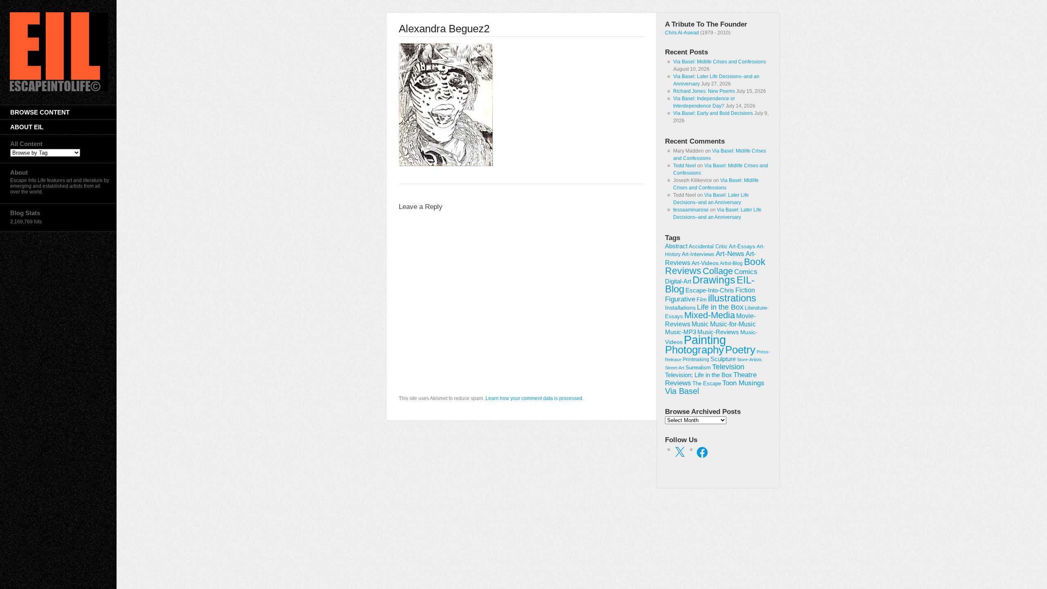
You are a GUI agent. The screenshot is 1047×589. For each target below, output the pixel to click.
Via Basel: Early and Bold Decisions (713, 113)
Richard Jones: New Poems (704, 91)
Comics (745, 272)
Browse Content (40, 112)
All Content (26, 143)
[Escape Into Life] (59, 89)
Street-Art (674, 367)
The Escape (706, 384)
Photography (694, 349)
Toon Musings (743, 383)
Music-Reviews (718, 331)
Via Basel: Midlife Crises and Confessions (719, 62)
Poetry (740, 350)
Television (728, 367)
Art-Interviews (698, 254)
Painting (705, 339)
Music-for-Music (733, 324)
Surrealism (698, 367)
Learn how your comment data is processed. (534, 398)
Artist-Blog (731, 263)
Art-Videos (705, 263)
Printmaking (696, 359)
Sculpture (723, 359)
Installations (680, 307)
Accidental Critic (708, 246)
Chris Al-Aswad (682, 33)
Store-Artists (749, 359)
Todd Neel (684, 166)
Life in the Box (720, 307)
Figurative (680, 299)
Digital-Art (678, 281)
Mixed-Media (709, 315)
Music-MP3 (680, 332)
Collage (718, 271)
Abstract (676, 246)
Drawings (713, 280)
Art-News (730, 254)
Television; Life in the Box (698, 375)
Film (702, 300)
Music (700, 324)
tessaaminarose (691, 210)
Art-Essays (742, 247)
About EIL (26, 127)
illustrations (732, 297)
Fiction (745, 290)
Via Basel (682, 391)
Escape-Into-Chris (709, 290)
